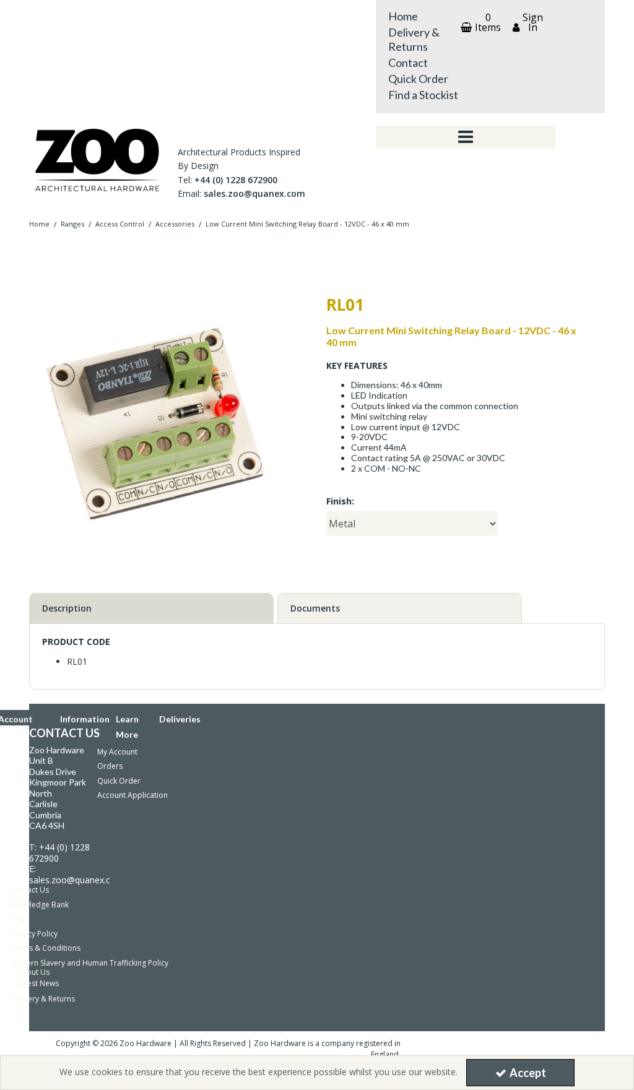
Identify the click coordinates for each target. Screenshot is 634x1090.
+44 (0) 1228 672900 (235, 180)
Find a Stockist (423, 95)
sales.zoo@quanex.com (254, 193)
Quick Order (418, 78)
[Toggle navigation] (465, 137)
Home (403, 16)
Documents (315, 608)
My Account (117, 751)
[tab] (151, 608)
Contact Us (30, 889)
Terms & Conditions (45, 948)
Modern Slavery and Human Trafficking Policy (89, 962)
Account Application (132, 795)
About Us (33, 972)
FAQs (20, 918)
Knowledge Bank (40, 904)
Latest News (38, 983)
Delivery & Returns (414, 39)
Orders (110, 766)
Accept (528, 1072)
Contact (408, 62)
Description (67, 608)
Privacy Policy (34, 933)
